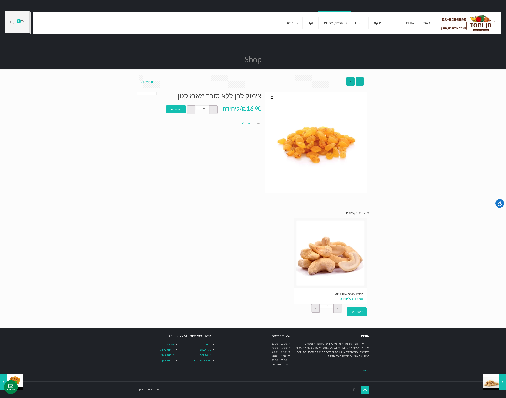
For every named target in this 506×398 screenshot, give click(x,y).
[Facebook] (354, 389)
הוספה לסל (176, 109)
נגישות (365, 370)
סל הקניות (205, 349)
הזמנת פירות (167, 349)
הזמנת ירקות (167, 354)
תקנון (208, 344)
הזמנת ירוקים (167, 360)
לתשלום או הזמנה (201, 360)
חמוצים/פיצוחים (243, 123)
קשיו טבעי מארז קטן (348, 293)
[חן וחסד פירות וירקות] (468, 23)
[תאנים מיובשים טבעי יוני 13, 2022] (494, 382)
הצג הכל (145, 82)
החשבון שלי (205, 354)
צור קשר (169, 344)
